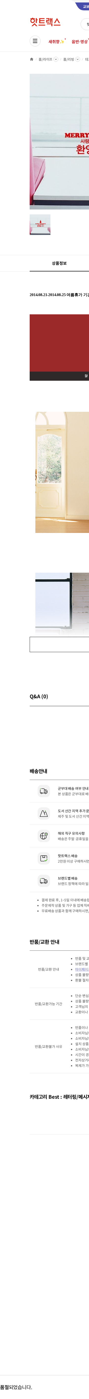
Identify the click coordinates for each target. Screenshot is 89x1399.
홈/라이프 (45, 59)
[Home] (32, 59)
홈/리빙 (68, 59)
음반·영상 (80, 41)
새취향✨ (56, 41)
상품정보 (59, 263)
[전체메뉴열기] (35, 41)
